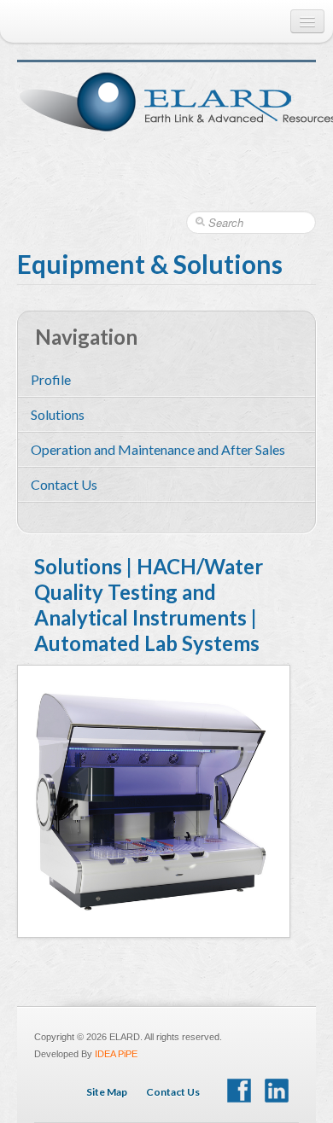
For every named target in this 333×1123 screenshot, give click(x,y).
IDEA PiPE (116, 1054)
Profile (51, 379)
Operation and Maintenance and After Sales (158, 449)
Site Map (106, 1091)
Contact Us (64, 484)
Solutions (58, 414)
